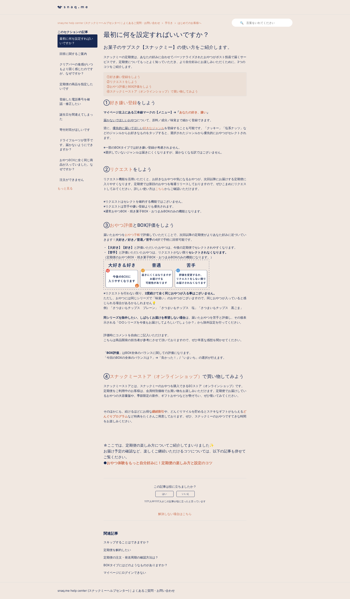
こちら (159, 189)
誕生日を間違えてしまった (76, 117)
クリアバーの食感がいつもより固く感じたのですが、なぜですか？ (76, 68)
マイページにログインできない (125, 573)
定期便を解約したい (117, 550)
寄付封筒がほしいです (75, 130)
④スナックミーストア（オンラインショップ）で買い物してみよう (152, 91)
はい (164, 493)
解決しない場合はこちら (175, 514)
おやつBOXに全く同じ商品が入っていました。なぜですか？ (76, 164)
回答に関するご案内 (73, 54)
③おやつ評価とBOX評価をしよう (129, 86)
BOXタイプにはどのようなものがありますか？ (136, 565)
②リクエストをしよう (122, 82)
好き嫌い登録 (123, 102)
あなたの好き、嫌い (193, 112)
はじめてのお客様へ (189, 22)
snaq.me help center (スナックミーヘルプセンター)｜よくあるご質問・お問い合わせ (109, 22)
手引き (169, 22)
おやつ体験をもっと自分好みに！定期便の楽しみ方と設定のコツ (159, 463)
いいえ (185, 493)
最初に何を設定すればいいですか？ (76, 41)
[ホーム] (73, 10)
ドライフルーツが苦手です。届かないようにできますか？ (76, 144)
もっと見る (65, 188)
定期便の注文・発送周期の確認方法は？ (131, 557)
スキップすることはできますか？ (126, 542)
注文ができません (72, 180)
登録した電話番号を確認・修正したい (75, 101)
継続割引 (158, 411)
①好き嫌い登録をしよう (123, 77)
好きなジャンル (153, 128)
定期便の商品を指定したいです (76, 86)
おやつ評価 (121, 225)
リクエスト (121, 169)
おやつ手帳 (132, 235)
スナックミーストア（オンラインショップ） (156, 376)
